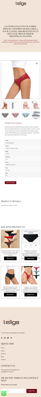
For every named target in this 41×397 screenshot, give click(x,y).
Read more (10, 258)
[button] (37, 63)
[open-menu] (11, 7)
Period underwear (13, 40)
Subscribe (32, 391)
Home (5, 40)
